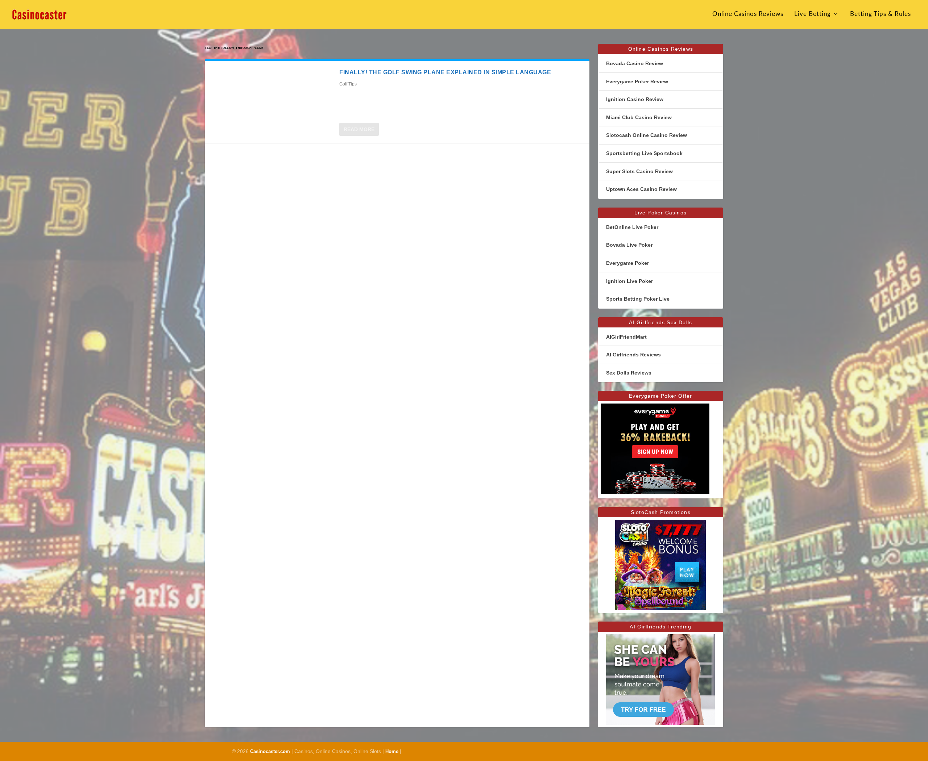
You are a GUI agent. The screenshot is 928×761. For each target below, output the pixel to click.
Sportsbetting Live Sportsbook (644, 153)
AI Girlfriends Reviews (633, 354)
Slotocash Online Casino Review (646, 135)
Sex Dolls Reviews (628, 373)
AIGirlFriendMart (626, 337)
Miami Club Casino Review (639, 117)
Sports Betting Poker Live (638, 299)
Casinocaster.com (270, 751)
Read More (359, 129)
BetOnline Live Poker (632, 227)
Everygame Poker (627, 263)
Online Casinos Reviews (747, 14)
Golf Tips (348, 84)
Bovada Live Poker (629, 245)
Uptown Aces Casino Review (641, 189)
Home (391, 751)
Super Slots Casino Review (639, 171)
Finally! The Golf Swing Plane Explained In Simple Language (445, 72)
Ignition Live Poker (629, 281)
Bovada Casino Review (634, 63)
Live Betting (812, 14)
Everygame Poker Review (637, 81)
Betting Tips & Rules (880, 14)
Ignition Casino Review (634, 99)
